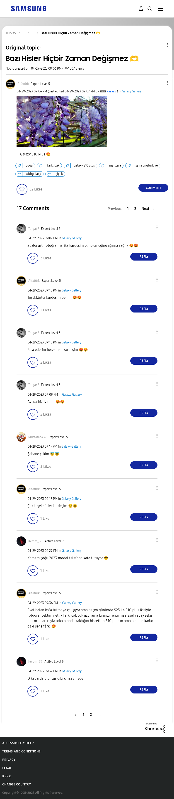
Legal (7, 768)
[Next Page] (99, 714)
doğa (29, 165)
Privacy (8, 760)
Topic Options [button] (160, 44)
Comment (153, 188)
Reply (144, 256)
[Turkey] (28, 8)
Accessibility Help (18, 743)
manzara (115, 165)
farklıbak (53, 165)
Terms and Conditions (21, 751)
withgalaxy (33, 174)
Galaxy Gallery (132, 91)
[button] (160, 82)
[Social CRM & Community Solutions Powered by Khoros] (155, 727)
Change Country (16, 784)
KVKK (6, 776)
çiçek (59, 174)
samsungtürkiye (146, 165)
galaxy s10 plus (84, 165)
